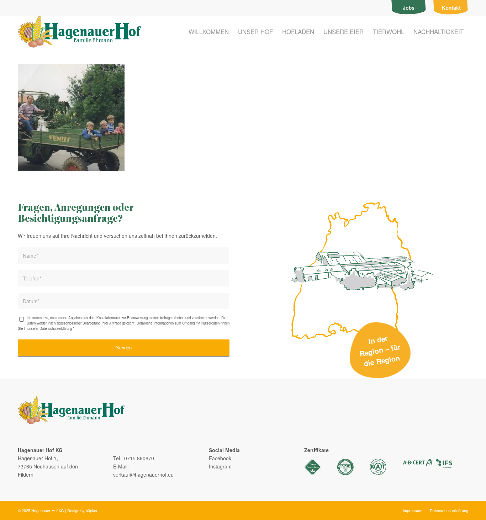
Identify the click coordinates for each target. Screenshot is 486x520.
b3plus (91, 510)
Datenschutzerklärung (55, 328)
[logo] (79, 32)
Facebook (220, 458)
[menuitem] (409, 8)
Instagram (220, 466)
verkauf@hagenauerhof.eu (143, 474)
